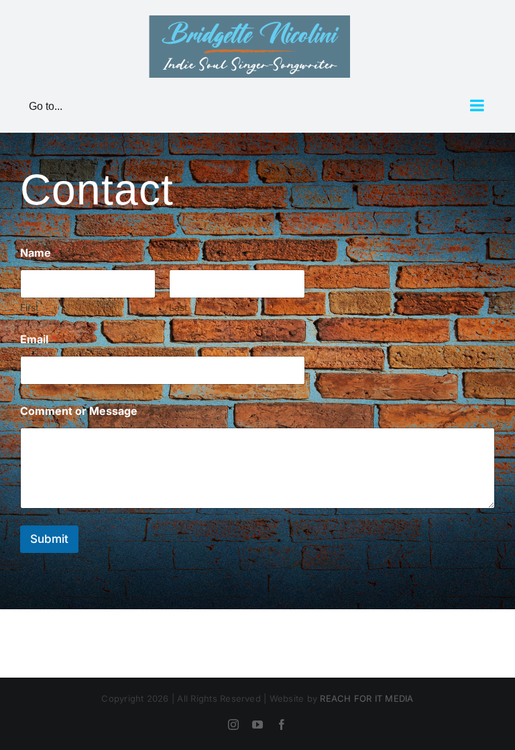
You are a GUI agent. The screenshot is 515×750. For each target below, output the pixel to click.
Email (38, 339)
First (29, 307)
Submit (49, 539)
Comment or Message (78, 411)
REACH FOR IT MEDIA (366, 698)
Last (178, 307)
